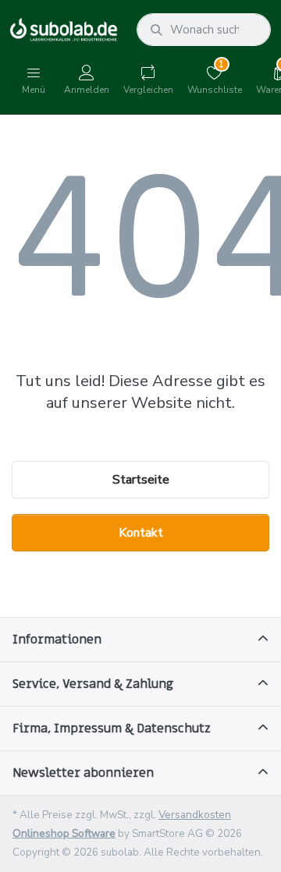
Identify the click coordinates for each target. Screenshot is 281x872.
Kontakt (141, 532)
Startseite (140, 479)
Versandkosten (194, 814)
